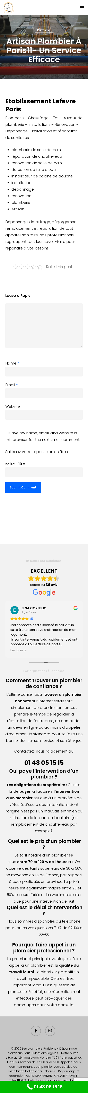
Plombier (44, 30)
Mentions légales (46, 1053)
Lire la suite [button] (18, 650)
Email (11, 384)
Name (12, 363)
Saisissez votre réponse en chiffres (36, 451)
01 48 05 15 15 (44, 762)
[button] (82, 8)
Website (12, 406)
